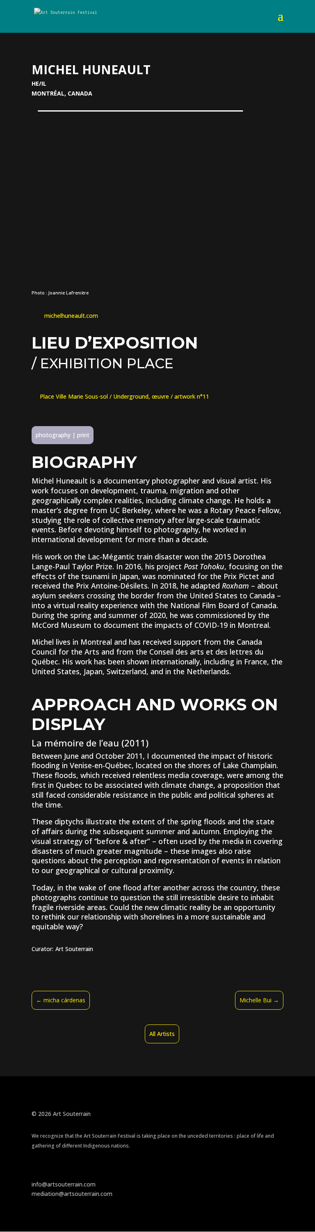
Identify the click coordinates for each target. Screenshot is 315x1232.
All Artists (162, 1034)
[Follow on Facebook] (38, 1169)
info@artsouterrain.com (64, 1184)
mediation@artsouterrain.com (72, 1194)
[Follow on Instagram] (54, 1169)
